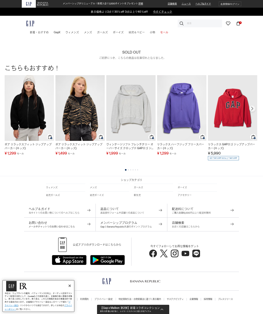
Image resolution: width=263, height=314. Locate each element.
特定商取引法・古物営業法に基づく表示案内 (140, 299)
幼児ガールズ (53, 195)
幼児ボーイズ (97, 195)
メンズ (93, 187)
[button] (230, 4)
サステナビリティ (175, 299)
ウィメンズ (52, 187)
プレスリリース (225, 299)
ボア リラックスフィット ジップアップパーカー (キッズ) (28, 146)
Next (252, 108)
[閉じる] (69, 286)
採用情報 (208, 299)
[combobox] (200, 23)
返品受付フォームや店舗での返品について (122, 213)
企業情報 (193, 299)
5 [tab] (135, 169)
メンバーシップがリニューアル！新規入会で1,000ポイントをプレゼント (103, 3)
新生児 (137, 195)
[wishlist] (228, 23)
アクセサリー (185, 195)
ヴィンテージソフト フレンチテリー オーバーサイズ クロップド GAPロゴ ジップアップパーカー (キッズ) (130, 146)
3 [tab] (130, 169)
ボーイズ (182, 187)
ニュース (186, 3)
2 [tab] (128, 169)
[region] (38, 296)
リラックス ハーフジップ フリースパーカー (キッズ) (180, 146)
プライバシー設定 (103, 299)
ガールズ (138, 187)
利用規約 (84, 299)
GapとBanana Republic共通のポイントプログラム (126, 226)
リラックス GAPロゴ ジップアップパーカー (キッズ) (231, 146)
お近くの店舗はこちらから (186, 226)
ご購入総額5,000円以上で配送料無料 (191, 213)
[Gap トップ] (28, 23)
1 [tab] (125, 170)
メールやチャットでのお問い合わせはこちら (52, 226)
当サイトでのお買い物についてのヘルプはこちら (54, 213)
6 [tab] (137, 169)
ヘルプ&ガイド (203, 3)
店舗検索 (172, 3)
